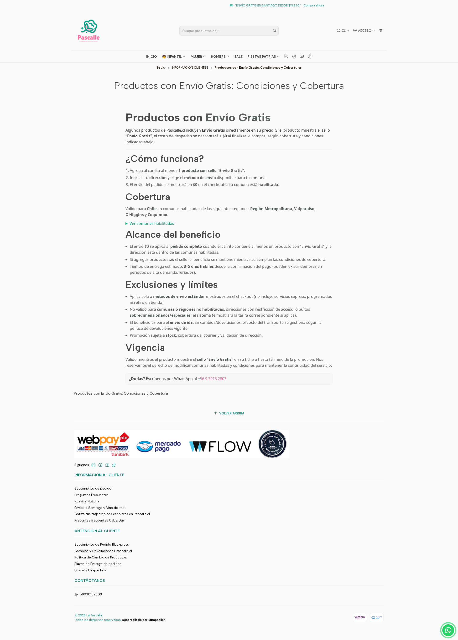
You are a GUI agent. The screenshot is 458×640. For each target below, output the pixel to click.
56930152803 (91, 594)
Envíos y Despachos (90, 570)
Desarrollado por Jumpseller (143, 620)
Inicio (151, 56)
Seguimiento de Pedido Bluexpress (101, 544)
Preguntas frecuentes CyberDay (99, 520)
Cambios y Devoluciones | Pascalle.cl (103, 551)
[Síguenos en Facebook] (294, 56)
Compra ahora (275, 5)
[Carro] (381, 30)
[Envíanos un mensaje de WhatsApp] (448, 630)
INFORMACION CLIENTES (190, 67)
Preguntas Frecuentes (91, 495)
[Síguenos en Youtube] (302, 56)
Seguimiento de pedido (92, 488)
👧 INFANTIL (172, 56)
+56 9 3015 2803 (212, 378)
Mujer (196, 56)
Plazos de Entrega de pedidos (97, 564)
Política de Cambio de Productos (100, 557)
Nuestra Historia (86, 501)
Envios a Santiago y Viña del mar (100, 508)
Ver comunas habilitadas (152, 223)
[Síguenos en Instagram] (286, 56)
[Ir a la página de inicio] (88, 30)
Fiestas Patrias (262, 56)
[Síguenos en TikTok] (309, 56)
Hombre (218, 56)
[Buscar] (275, 31)
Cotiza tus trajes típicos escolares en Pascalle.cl (112, 514)
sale (238, 56)
